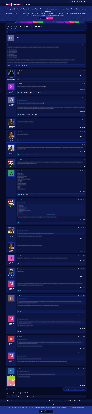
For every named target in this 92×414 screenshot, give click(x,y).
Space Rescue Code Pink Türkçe (72, 21)
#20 (84, 368)
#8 (84, 159)
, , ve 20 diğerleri (19, 65)
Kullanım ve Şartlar (60, 400)
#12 (84, 243)
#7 (84, 144)
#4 (84, 97)
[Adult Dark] (84, 1)
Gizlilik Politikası (69, 400)
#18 (84, 336)
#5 (84, 119)
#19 (84, 353)
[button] (31, 4)
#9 (84, 170)
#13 (84, 255)
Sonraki (13, 31)
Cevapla (83, 75)
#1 (84, 44)
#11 (84, 227)
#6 (84, 131)
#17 (84, 316)
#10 (84, 199)
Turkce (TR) (10, 400)
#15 (84, 281)
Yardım (76, 400)
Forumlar (27, 4)
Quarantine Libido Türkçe (34, 21)
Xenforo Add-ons (51, 404)
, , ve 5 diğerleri (28, 194)
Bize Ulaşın (52, 400)
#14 (84, 268)
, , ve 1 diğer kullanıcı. (30, 92)
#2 (84, 70)
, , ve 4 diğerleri (29, 114)
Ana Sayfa (82, 400)
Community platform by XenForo (34, 404)
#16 (84, 295)
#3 (84, 83)
